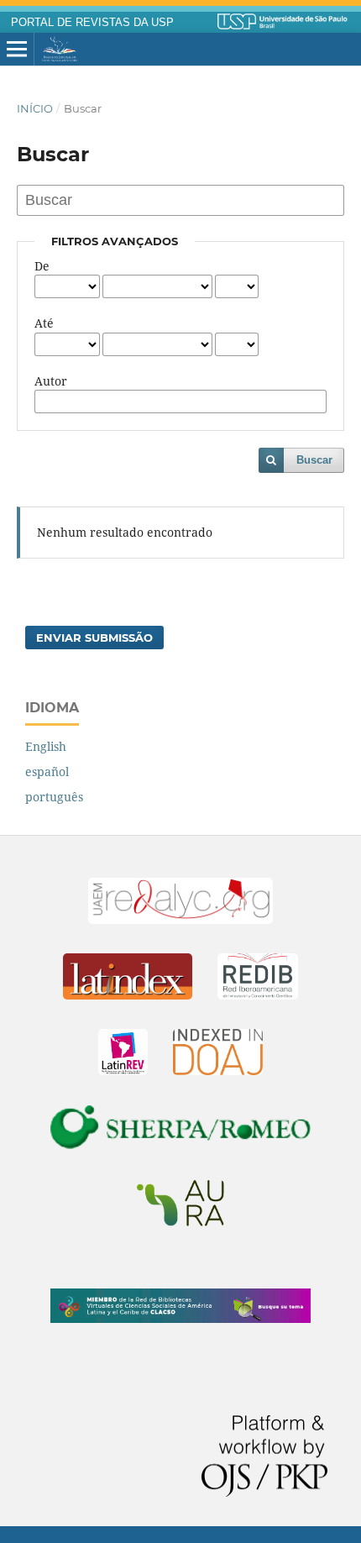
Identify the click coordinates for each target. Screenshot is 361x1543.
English (45, 746)
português (54, 797)
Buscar (314, 460)
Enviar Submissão (94, 637)
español (47, 771)
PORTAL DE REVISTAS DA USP (92, 23)
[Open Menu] (17, 49)
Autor (50, 381)
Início (35, 108)
